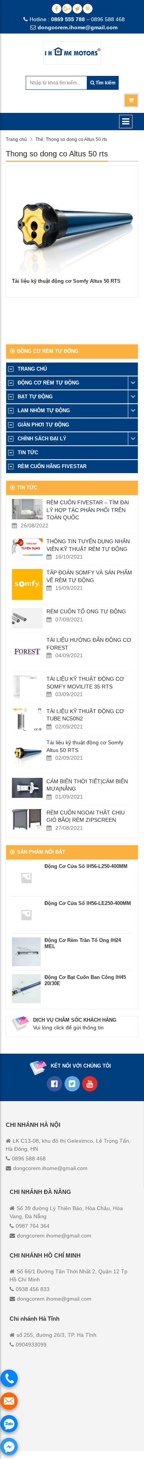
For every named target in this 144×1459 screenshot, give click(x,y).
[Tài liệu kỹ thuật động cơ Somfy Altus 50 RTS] (27, 754)
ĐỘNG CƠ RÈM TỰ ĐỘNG (48, 383)
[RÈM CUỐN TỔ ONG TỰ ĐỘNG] (27, 618)
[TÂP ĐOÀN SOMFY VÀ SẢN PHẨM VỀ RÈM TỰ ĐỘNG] (27, 584)
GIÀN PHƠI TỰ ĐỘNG (43, 425)
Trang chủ (16, 139)
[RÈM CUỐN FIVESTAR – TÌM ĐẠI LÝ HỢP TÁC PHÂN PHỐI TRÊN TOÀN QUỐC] (27, 509)
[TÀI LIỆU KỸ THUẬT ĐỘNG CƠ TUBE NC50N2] (27, 719)
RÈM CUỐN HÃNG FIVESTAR (52, 466)
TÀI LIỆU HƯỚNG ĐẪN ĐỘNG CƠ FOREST (88, 644)
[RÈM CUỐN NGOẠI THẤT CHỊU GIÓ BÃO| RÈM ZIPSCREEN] (27, 819)
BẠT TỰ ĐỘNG (35, 397)
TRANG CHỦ (32, 369)
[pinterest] (88, 8)
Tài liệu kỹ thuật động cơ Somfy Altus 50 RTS (66, 281)
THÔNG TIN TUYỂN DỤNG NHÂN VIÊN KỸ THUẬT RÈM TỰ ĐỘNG (88, 545)
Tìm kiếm (105, 83)
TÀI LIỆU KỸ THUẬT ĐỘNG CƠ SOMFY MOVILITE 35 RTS (85, 683)
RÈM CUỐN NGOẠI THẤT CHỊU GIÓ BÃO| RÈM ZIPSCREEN (85, 816)
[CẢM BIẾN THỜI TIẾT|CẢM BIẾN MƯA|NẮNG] (27, 788)
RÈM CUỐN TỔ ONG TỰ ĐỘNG (86, 611)
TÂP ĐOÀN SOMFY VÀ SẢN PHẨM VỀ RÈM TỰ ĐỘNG (89, 576)
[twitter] (77, 8)
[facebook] (56, 8)
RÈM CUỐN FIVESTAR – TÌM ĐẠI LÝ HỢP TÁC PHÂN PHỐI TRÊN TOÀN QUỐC (87, 509)
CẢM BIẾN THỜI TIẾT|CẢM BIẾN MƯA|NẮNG (87, 785)
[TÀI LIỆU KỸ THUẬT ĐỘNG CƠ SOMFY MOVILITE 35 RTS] (27, 687)
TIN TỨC (28, 452)
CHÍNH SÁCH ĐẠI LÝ (42, 439)
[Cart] (131, 100)
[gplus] (67, 8)
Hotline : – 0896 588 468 (77, 19)
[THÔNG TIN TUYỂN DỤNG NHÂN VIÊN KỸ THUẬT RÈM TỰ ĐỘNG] (27, 547)
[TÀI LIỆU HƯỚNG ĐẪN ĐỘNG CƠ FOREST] (27, 651)
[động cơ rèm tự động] (90, 1083)
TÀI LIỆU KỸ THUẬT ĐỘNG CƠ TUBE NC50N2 (85, 715)
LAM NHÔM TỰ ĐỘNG (44, 410)
